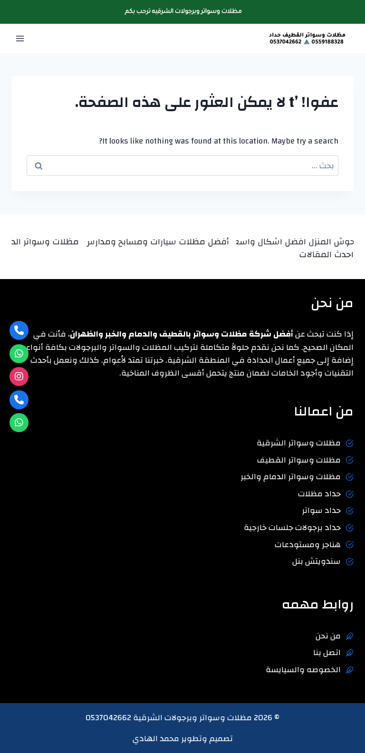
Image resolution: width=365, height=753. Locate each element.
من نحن (328, 635)
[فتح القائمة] (20, 38)
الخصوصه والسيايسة (303, 669)
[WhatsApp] (19, 353)
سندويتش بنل (316, 561)
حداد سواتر (321, 510)
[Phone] (19, 330)
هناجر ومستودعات (308, 544)
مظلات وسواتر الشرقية (299, 442)
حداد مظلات (319, 493)
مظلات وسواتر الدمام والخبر (290, 476)
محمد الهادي (156, 738)
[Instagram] (19, 376)
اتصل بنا (327, 652)
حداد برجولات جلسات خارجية (292, 527)
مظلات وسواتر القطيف (299, 460)
